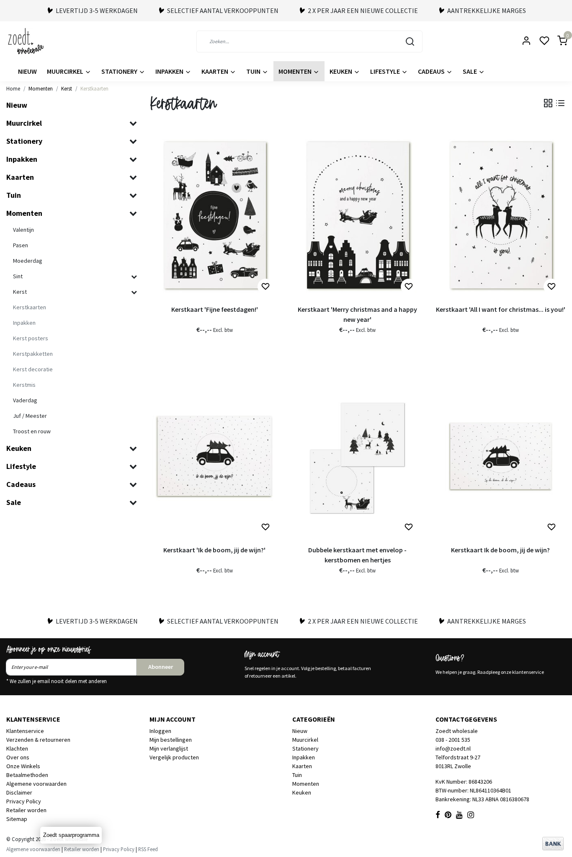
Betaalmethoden (27, 775)
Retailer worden (26, 810)
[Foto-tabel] (548, 103)
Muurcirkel (66, 71)
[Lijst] (560, 103)
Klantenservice (25, 731)
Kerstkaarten (94, 88)
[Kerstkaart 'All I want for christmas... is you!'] (500, 215)
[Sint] (134, 277)
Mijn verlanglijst (168, 748)
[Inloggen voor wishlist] (265, 287)
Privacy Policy (23, 801)
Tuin (254, 71)
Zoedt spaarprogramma (71, 835)
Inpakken (170, 71)
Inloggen (160, 731)
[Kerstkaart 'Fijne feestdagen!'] (214, 215)
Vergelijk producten (174, 757)
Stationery (120, 71)
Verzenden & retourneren (38, 739)
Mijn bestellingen (170, 739)
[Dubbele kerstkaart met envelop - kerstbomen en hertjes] (357, 455)
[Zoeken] (410, 41)
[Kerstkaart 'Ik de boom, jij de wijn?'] (214, 455)
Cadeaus (432, 71)
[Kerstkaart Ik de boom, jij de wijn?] (500, 455)
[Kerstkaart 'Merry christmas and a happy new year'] (357, 215)
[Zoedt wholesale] (40, 41)
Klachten (17, 748)
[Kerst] (134, 292)
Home (13, 88)
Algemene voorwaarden (36, 783)
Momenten (295, 71)
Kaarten (215, 71)
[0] (557, 41)
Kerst (66, 88)
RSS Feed (148, 849)
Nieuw (27, 71)
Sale (470, 71)
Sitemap (16, 819)
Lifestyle (385, 71)
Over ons (17, 757)
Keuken (341, 71)
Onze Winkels (23, 766)
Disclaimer (19, 792)
